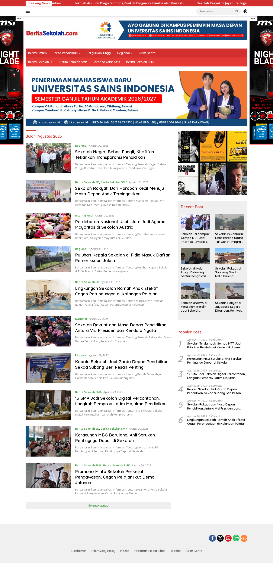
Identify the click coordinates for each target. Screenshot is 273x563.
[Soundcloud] (244, 538)
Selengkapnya (98, 505)
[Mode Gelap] (245, 11)
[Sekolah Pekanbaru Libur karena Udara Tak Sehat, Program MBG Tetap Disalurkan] (229, 222)
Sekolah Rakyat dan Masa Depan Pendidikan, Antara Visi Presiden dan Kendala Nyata (121, 327)
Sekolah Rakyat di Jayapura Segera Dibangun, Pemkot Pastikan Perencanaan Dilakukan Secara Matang (228, 307)
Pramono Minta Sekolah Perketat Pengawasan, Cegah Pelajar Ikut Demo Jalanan (115, 477)
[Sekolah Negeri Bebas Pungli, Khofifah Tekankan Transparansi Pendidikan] (48, 158)
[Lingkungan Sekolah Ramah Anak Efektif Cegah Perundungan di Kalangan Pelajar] (48, 295)
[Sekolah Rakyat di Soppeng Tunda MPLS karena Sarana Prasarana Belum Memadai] (229, 256)
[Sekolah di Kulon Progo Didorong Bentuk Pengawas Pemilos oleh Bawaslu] (195, 256)
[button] (236, 11)
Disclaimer (78, 551)
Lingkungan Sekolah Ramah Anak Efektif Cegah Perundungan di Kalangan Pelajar (116, 291)
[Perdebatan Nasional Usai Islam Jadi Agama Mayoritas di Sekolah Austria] (48, 226)
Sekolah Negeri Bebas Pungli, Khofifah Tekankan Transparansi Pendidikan (114, 154)
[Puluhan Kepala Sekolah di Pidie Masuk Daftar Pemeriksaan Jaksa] (48, 259)
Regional (123, 53)
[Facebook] (212, 538)
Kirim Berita (147, 53)
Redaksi (175, 551)
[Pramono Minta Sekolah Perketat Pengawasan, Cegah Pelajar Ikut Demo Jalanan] (48, 479)
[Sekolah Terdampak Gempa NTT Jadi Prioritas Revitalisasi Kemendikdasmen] (195, 222)
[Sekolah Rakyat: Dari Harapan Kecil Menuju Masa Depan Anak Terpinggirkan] (48, 193)
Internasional (84, 215)
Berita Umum (37, 53)
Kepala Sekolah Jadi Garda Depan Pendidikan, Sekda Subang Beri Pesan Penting (122, 364)
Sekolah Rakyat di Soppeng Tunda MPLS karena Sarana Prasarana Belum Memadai (228, 272)
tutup (19, 18)
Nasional (81, 319)
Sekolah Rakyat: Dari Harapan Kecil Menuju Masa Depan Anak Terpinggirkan (119, 191)
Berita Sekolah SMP (73, 62)
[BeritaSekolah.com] (52, 32)
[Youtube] (228, 538)
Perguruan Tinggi (99, 53)
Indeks (124, 551)
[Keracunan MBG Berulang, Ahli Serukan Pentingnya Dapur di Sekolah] (48, 441)
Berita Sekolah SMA (106, 62)
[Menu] (28, 11)
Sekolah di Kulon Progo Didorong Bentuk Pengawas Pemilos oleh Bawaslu (101, 3)
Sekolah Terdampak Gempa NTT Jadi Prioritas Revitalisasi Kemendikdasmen (195, 238)
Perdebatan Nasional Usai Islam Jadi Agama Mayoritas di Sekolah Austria (120, 224)
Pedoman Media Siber (149, 551)
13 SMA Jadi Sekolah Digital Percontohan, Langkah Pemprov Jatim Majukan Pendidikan (121, 400)
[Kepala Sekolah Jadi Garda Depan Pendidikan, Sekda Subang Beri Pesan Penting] (48, 368)
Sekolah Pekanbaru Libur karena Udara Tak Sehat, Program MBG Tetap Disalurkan (229, 238)
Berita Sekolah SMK (140, 62)
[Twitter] (220, 538)
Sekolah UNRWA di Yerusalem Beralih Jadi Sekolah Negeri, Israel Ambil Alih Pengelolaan (194, 307)
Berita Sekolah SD (41, 62)
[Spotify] (236, 538)
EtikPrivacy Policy (103, 551)
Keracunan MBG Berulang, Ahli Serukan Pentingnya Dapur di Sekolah (115, 437)
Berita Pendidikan (65, 53)
